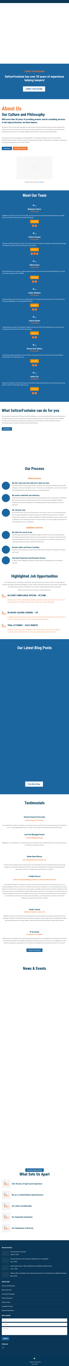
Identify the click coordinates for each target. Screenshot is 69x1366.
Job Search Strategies (8, 1294)
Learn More (34, 221)
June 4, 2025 (10, 1150)
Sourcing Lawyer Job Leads (16, 667)
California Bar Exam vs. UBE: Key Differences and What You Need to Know (16, 710)
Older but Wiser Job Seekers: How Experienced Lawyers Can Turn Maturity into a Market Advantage (38, 1273)
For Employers (42, 676)
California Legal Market (10, 716)
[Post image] (35, 987)
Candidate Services (7, 1306)
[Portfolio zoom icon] (33, 987)
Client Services (6, 1302)
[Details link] (38, 987)
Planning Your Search (9, 670)
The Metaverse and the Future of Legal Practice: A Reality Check (17, 753)
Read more (7, 684)
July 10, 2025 (10, 1102)
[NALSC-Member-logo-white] (34, 167)
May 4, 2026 (9, 1003)
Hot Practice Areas (51, 676)
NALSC (32, 182)
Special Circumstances (44, 719)
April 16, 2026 (10, 1051)
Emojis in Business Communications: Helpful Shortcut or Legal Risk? (49, 670)
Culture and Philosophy (8, 1286)
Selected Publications (8, 1310)
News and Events (8, 1006)
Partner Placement (7, 1298)
